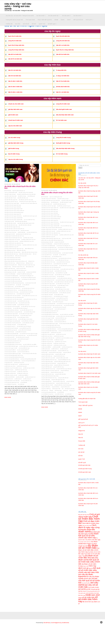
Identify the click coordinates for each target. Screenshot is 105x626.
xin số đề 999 (23, 382)
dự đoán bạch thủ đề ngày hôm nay (13, 237)
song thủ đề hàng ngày (47, 361)
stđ (62, 388)
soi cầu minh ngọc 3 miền (11, 348)
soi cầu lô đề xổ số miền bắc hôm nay (28, 346)
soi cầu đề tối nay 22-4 (10, 326)
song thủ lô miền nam (63, 104)
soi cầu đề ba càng (9, 286)
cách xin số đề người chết (11, 192)
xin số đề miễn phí (59, 394)
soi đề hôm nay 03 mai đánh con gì (13, 368)
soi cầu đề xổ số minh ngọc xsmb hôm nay (15, 335)
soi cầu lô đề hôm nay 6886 (29, 344)
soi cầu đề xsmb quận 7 (23, 339)
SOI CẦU (17, 24)
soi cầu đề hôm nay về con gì (28, 306)
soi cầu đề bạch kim (20, 286)
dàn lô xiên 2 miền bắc (15, 81)
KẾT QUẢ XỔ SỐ (78, 19)
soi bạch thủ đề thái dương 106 (24, 273)
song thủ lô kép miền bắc (16, 50)
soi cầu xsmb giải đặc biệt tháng (12, 360)
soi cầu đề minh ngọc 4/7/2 (25, 313)
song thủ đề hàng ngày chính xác (62, 361)
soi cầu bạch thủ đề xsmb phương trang (14, 283)
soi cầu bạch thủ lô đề (30, 283)
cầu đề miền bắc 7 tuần (10, 197)
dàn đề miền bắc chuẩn (10, 223)
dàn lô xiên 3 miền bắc (15, 86)
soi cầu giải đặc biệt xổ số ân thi (12, 342)
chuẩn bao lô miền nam (15, 120)
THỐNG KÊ (9, 24)
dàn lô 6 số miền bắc (14, 70)
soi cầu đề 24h (25, 284)
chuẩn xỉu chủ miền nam (16, 104)
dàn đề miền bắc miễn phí (25, 225)
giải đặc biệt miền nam (15, 109)
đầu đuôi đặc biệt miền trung (65, 148)
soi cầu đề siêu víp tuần (10, 324)
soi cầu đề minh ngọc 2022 (11, 313)
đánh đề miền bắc (21, 250)
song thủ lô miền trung (63, 137)
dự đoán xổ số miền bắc (88, 546)
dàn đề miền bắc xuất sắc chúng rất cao (14, 228)
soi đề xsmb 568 (20, 377)
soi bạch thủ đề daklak (10, 273)
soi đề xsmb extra (9, 378)
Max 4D (80, 437)
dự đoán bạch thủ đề (10, 234)
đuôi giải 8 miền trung (63, 143)
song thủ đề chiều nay (46, 356)
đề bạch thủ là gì (20, 263)
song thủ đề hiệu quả (46, 366)
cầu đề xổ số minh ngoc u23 (30, 216)
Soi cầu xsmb (41, 15)
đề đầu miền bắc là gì (10, 268)
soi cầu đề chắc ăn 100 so (11, 290)
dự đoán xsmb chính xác (85, 541)
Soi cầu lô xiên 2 (86, 583)
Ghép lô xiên (85, 566)
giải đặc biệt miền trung (15, 143)
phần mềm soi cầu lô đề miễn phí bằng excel (15, 270)
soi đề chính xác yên (22, 366)
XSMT (69, 19)
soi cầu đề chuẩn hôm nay (11, 302)
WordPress (46, 622)
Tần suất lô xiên (81, 593)
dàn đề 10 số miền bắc (15, 59)
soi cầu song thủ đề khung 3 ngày (13, 353)
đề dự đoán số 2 (30, 266)
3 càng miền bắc (61, 70)
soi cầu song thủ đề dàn (10, 351)
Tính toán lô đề (30, 19)
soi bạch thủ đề (21, 272)
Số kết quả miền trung (85, 468)
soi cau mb (93, 572)
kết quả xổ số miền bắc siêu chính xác (89, 570)
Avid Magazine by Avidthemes (60, 622)
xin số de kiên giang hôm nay (12, 382)
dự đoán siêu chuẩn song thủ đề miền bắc (57, 193)
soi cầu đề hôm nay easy (23, 304)
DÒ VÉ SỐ (26, 24)
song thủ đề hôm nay (58, 366)
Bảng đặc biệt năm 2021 (83, 514)
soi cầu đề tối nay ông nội (11, 330)
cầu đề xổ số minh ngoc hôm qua (13, 205)
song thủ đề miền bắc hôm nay (49, 377)
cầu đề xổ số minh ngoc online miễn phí (14, 210)
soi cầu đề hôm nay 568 (10, 304)
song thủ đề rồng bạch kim (48, 383)
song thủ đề (44, 352)
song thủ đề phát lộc (46, 381)
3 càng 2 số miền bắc (62, 75)
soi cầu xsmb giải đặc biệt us (28, 360)
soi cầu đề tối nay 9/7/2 (25, 328)
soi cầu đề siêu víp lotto (28, 322)
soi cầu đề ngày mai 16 (25, 315)
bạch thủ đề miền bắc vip (19, 190)
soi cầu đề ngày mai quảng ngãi (12, 321)
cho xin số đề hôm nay (29, 219)
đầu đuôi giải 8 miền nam (64, 109)
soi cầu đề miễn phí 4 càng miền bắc (13, 311)
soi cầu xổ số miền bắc (88, 586)
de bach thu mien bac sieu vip (12, 230)
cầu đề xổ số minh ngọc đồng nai (29, 203)
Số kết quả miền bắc (84, 465)
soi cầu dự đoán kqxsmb (85, 575)
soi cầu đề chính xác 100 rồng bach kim (14, 297)
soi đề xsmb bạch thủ (30, 377)
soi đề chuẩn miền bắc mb (47, 338)
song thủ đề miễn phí (63, 377)
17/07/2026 (8, 190)
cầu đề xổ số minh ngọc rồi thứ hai (13, 216)
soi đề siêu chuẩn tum (22, 373)
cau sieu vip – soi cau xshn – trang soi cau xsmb (20, 15)
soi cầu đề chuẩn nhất (24, 302)
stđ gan (51, 390)
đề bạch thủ (31, 261)
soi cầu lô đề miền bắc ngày (11, 346)
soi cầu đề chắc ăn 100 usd (24, 290)
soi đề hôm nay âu (9, 369)
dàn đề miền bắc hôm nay (11, 225)
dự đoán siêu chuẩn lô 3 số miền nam (89, 373)
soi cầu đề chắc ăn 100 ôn (28, 288)
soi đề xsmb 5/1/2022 (9, 377)
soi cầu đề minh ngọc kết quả (12, 315)
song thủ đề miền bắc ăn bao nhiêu (50, 376)
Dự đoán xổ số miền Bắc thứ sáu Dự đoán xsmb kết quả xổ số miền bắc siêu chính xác (89, 559)
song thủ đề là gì (65, 370)
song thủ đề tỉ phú (45, 386)
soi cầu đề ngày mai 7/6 (10, 317)
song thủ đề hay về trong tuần (61, 365)
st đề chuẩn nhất (56, 388)
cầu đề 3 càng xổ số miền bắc (26, 192)
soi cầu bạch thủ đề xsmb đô (29, 279)
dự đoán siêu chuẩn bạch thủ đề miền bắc (20, 187)
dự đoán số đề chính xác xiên (30, 245)
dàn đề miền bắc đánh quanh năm (25, 223)
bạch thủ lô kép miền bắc (16, 45)
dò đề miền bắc (21, 232)
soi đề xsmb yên (27, 378)
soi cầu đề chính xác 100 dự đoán (13, 295)
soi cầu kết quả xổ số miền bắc (89, 580)
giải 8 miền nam (13, 115)
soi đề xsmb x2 (18, 378)
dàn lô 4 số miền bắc (62, 92)
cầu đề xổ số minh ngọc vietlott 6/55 (13, 219)
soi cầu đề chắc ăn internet (26, 292)
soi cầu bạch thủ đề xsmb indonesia (13, 281)
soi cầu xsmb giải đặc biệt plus (12, 359)
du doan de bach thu (32, 232)
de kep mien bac (25, 230)
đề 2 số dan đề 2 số (9, 255)
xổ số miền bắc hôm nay (88, 599)
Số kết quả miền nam (84, 472)
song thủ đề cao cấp (60, 354)
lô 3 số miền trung (61, 154)
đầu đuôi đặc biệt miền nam (65, 115)
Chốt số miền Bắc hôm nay (89, 518)
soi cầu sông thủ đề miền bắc (29, 353)
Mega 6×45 (81, 430)
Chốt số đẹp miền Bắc (88, 522)
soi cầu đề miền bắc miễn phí (12, 310)
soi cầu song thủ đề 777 (23, 349)
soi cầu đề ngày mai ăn (23, 317)
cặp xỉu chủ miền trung (15, 159)
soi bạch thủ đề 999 (31, 272)
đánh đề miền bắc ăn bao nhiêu (29, 252)
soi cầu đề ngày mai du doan (25, 319)
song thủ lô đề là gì (46, 388)
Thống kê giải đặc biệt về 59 (93, 591)
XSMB (56, 19)
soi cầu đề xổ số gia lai (20, 331)
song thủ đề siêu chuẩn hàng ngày (62, 385)
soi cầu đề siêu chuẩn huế (27, 321)
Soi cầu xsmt (66, 15)
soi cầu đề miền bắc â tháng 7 (20, 308)
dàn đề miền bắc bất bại (21, 221)
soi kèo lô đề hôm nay (26, 380)
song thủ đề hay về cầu (47, 365)
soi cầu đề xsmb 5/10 (9, 337)
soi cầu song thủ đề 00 (10, 349)
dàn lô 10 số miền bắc (62, 81)
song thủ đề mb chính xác (57, 372)
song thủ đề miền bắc (63, 40)
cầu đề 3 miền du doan (10, 194)
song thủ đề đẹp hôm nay (64, 359)
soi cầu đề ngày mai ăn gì (11, 319)
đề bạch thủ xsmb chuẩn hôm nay (26, 264)
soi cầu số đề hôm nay (24, 348)
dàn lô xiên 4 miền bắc (15, 92)
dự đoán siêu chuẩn (28, 237)
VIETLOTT (89, 19)
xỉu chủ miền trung (14, 137)
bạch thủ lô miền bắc (14, 36)
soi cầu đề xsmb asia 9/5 (10, 339)
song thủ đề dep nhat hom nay (49, 359)
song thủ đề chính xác (59, 356)
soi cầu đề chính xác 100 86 (23, 293)
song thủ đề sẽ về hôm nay (62, 383)
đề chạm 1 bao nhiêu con (18, 266)
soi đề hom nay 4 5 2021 (29, 368)
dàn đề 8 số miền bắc (62, 54)
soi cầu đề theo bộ (21, 324)
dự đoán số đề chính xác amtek (12, 239)
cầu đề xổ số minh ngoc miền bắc (13, 207)
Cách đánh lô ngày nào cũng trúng (89, 527)
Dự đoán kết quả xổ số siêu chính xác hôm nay (88, 536)
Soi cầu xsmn (78, 15)
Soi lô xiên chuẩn (93, 587)
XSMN (62, 19)
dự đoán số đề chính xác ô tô (28, 239)
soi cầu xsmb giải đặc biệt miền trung (14, 355)
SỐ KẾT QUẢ (52, 24)
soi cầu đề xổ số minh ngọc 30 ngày (28, 333)
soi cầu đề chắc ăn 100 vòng (11, 292)
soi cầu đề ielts (8, 308)
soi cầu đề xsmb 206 (32, 335)
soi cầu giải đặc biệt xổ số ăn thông (13, 344)
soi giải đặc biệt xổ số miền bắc (12, 380)
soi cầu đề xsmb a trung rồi (22, 337)
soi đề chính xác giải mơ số (11, 364)
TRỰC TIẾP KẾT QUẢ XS (44, 19)
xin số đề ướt (21, 384)
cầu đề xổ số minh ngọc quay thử (13, 214)
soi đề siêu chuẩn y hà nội (11, 375)
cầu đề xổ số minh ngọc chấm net (27, 201)
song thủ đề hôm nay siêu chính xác (50, 370)
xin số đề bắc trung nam (10, 384)
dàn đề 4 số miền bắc (62, 45)
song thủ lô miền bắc (14, 40)
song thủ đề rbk (70, 381)
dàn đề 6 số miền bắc (14, 54)
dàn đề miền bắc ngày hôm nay (12, 226)
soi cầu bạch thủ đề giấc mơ (26, 275)
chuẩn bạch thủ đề (9, 221)
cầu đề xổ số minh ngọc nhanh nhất (13, 208)
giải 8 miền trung (13, 148)
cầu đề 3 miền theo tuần (10, 196)
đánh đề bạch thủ (29, 248)
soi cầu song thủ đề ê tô (23, 351)
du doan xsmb (86, 530)
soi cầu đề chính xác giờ (10, 301)
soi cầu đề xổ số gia (9, 331)
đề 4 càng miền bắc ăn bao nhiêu (13, 259)
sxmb (88, 589)
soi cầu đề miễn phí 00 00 (26, 310)
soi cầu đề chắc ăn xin (10, 293)
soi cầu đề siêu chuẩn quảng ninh (13, 322)
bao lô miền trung (13, 154)
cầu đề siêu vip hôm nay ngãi (26, 199)
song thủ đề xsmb (65, 386)
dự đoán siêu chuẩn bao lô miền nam (89, 354)
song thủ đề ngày (45, 379)
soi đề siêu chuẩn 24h (22, 371)
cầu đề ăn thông (22, 196)
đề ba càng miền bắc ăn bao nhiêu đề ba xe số (16, 261)
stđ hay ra (65, 390)
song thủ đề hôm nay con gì (48, 368)
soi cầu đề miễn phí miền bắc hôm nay (63, 281)
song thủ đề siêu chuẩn (47, 385)
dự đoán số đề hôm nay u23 (11, 246)
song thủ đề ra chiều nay (59, 381)
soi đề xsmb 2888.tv (23, 375)
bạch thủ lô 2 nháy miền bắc (65, 50)
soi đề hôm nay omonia (10, 371)
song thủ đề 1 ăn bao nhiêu (55, 352)
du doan (88, 529)
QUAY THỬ (42, 24)
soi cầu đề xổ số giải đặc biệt (11, 333)
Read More (8, 397)
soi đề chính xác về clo (10, 366)
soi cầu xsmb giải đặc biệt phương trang (14, 357)
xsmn (80, 597)
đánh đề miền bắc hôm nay (11, 254)
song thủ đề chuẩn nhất (62, 357)
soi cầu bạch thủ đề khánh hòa (12, 277)
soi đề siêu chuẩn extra (10, 373)
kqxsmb (91, 568)
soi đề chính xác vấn (24, 364)
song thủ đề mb (45, 372)
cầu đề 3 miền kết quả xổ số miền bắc (26, 194)
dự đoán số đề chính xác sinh (27, 241)
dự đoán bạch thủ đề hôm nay (23, 234)
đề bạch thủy (8, 266)
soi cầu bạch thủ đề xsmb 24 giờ (12, 279)
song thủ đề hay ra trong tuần (48, 363)
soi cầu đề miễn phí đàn (29, 311)
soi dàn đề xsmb (8, 362)
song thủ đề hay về (62, 363)
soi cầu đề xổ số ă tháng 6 (24, 330)
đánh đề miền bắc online (25, 254)
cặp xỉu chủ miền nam (15, 125)
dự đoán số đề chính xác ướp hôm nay (14, 243)
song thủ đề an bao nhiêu (47, 354)
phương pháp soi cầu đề (10, 272)
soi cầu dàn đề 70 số (10, 284)
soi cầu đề (18, 284)
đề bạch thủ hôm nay (10, 263)
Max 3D (80, 434)
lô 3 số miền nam (61, 120)
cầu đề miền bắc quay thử (11, 199)
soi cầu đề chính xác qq (23, 301)
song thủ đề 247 (67, 352)
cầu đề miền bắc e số (22, 197)
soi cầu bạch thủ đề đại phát (11, 275)
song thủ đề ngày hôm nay (58, 379)
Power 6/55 (81, 441)
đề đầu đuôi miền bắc (63, 86)
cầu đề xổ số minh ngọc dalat (12, 203)
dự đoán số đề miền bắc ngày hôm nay (14, 248)
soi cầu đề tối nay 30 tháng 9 (24, 326)
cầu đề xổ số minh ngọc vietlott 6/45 (13, 217)
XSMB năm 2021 (92, 595)
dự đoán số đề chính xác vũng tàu (13, 245)
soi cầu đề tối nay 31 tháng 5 (11, 328)
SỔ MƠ (34, 24)
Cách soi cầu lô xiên (86, 525)
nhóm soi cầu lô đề (20, 268)
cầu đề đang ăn (31, 196)
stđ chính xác (44, 390)
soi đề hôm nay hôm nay (21, 369)
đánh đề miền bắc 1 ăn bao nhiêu (12, 252)
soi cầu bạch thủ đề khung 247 (28, 277)
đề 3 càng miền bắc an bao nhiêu (13, 257)
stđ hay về (71, 390)
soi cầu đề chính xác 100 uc (30, 299)
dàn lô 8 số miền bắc (14, 75)
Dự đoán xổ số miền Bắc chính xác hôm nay (88, 550)
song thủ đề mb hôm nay (47, 374)
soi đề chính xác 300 (19, 362)
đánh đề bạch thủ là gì (10, 250)
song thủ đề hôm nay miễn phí (64, 368)
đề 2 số (34, 254)
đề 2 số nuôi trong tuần (21, 255)
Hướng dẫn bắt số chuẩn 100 (14, 19)
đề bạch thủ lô (29, 263)
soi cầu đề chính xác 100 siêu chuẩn (13, 299)
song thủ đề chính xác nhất (48, 357)
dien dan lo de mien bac (10, 232)
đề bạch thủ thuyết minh (11, 264)
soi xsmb (82, 589)
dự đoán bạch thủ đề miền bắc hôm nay (14, 235)
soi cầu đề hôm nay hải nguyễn (12, 306)
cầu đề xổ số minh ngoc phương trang (14, 212)
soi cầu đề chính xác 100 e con (29, 295)
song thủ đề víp (55, 386)
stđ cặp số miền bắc (69, 388)
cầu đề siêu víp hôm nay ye (11, 201)
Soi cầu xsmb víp (53, 15)
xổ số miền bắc (88, 597)
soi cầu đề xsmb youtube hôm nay (13, 340)
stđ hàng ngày (58, 390)
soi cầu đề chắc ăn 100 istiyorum (12, 288)
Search (80, 167)
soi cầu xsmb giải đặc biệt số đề (28, 359)
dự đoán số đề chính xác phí (11, 241)
